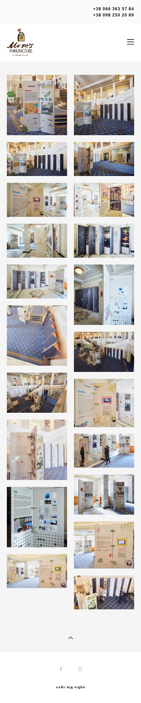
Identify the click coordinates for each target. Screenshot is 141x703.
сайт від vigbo (70, 687)
